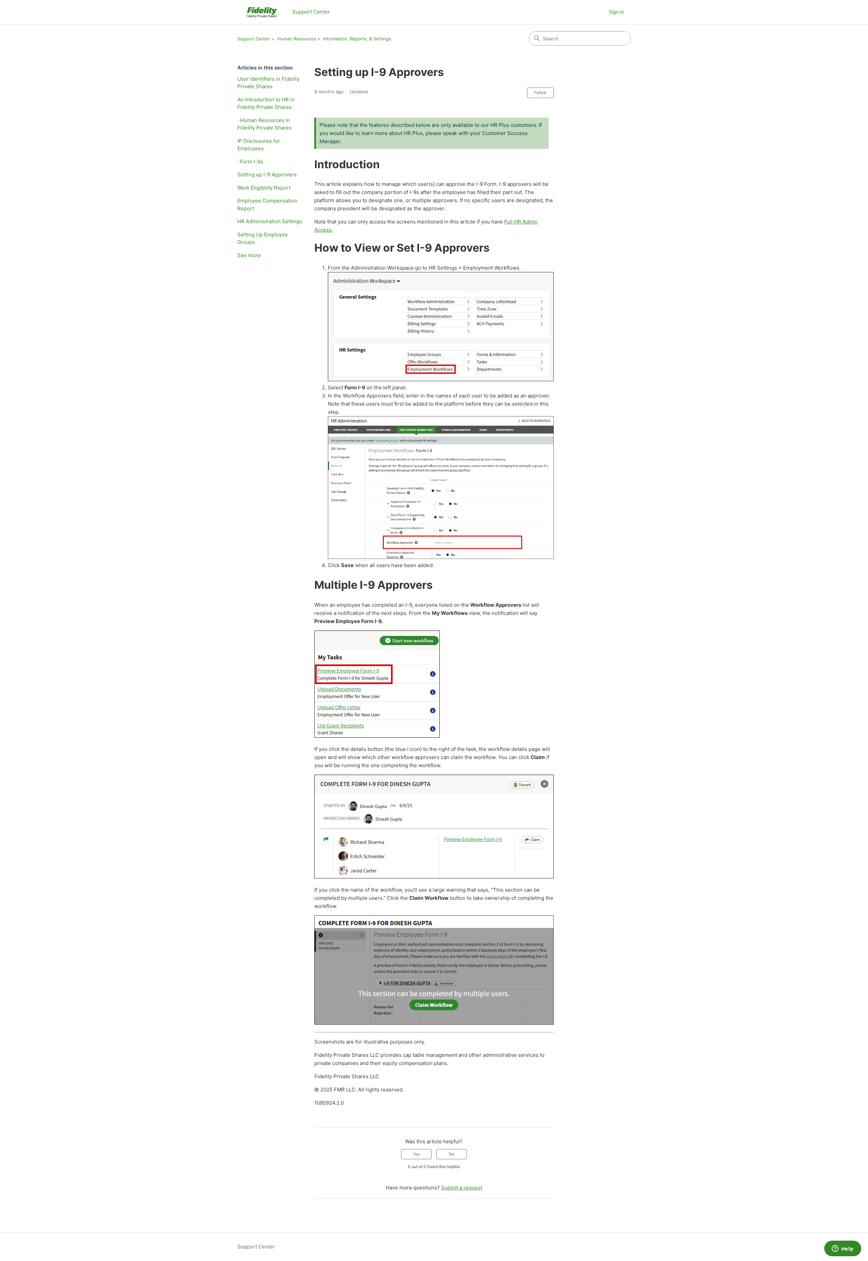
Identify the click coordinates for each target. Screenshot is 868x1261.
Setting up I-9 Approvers (267, 174)
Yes (416, 1154)
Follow (540, 92)
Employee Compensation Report (267, 204)
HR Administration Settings (269, 221)
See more (249, 255)
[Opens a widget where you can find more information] (842, 1249)
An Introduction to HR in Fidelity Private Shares (266, 103)
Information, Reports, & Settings (357, 38)
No (451, 1154)
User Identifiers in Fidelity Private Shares (268, 83)
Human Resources (296, 38)
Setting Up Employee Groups (262, 238)
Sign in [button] (616, 12)
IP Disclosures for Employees (258, 145)
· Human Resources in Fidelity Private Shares (264, 124)
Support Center (253, 38)
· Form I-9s (250, 161)
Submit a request (461, 1187)
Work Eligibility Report (264, 188)
